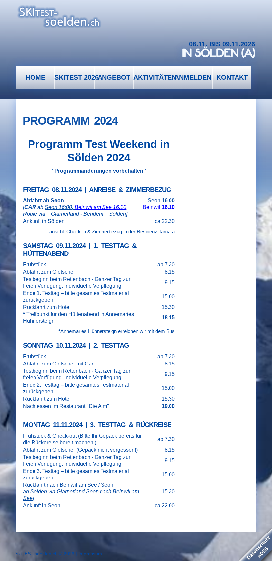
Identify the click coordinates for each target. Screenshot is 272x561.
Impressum (90, 553)
